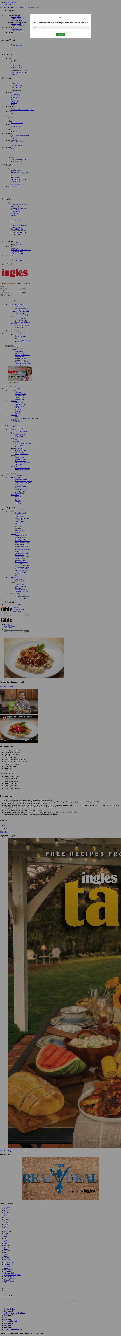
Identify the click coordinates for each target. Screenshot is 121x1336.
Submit (60, 34)
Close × (60, 17)
